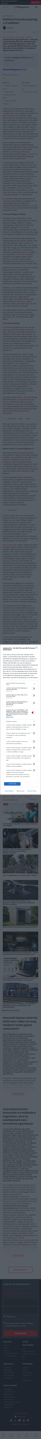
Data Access (20, 791)
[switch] (33, 689)
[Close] (37, 648)
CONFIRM (12, 784)
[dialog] (20, 719)
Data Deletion (9, 791)
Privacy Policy (31, 791)
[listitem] (20, 683)
